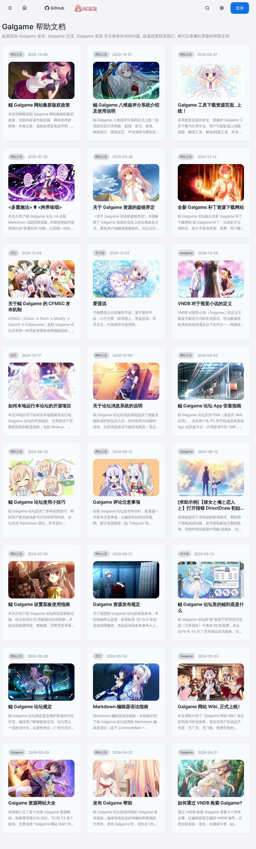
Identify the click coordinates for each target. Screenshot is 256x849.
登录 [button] (240, 8)
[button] (10, 8)
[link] (54, 8)
